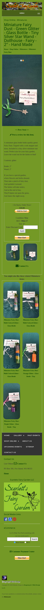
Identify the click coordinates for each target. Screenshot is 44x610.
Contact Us (23, 266)
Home (6, 473)
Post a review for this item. (23, 135)
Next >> (25, 130)
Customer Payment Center (23, 552)
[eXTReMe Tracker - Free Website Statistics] (4, 579)
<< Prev (18, 130)
